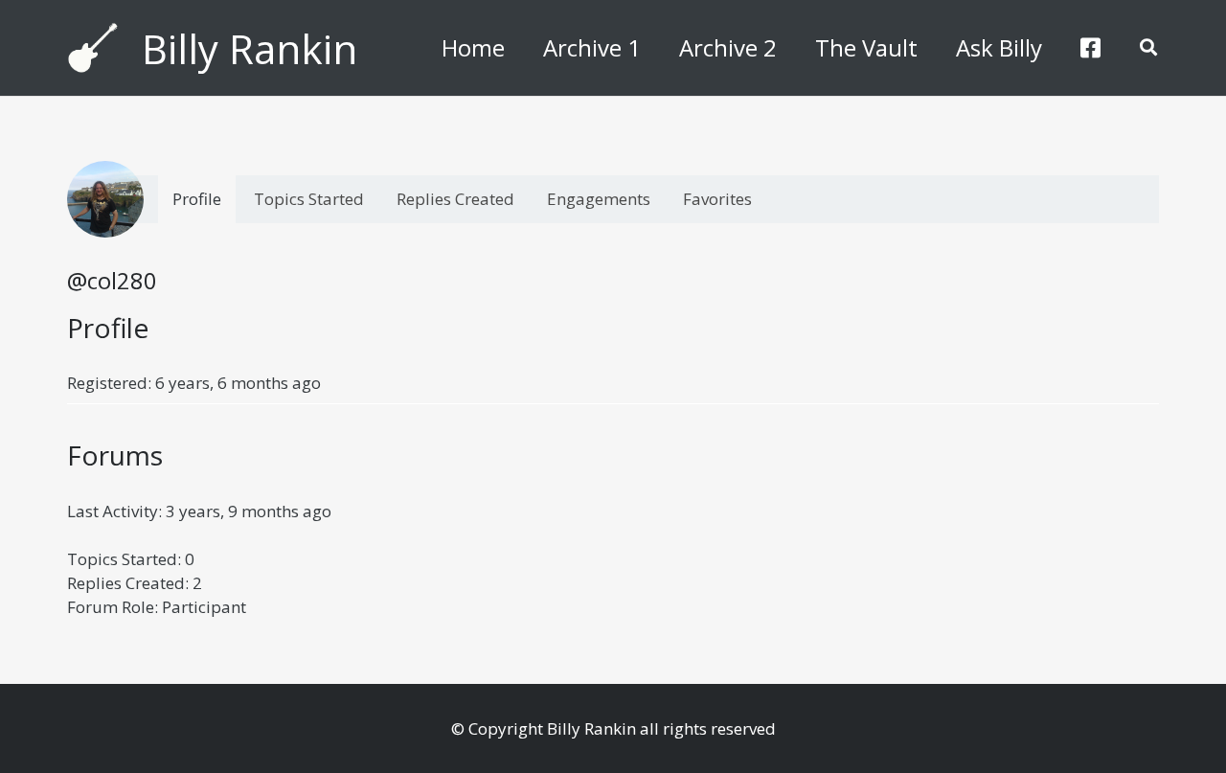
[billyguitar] (93, 48)
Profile (196, 199)
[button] (1148, 48)
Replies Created (455, 199)
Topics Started (309, 199)
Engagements (598, 199)
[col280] (105, 199)
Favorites (717, 199)
